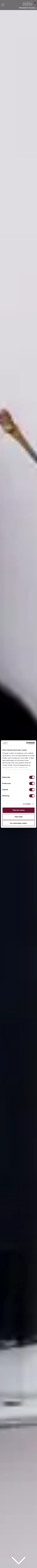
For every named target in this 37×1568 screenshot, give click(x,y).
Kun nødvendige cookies (18, 823)
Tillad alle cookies (18, 810)
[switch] (32, 783)
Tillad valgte (18, 817)
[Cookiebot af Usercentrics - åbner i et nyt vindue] (26, 743)
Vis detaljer (27, 804)
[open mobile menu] (2, 5)
